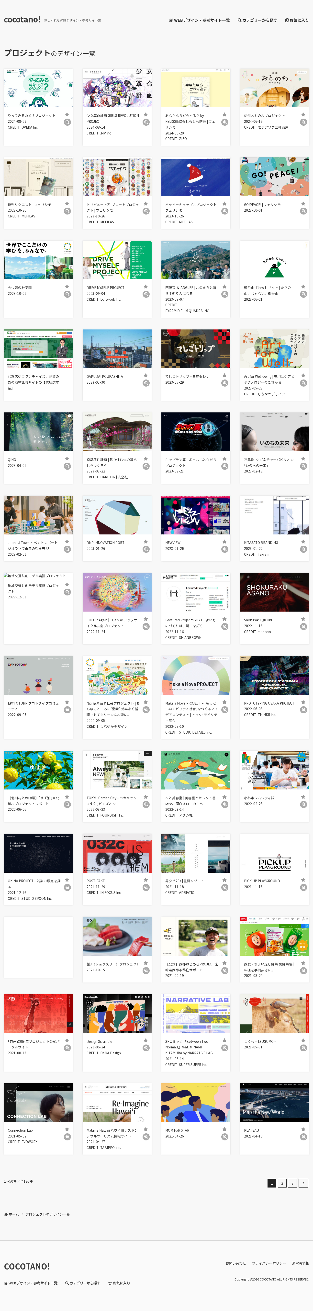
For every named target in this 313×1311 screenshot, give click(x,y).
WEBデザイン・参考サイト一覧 (202, 20)
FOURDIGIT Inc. (112, 815)
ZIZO (183, 138)
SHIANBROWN (190, 637)
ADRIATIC (186, 892)
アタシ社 (186, 815)
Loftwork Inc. (110, 299)
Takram (263, 554)
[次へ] (303, 1183)
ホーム (14, 1214)
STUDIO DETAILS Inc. (195, 732)
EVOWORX (29, 1141)
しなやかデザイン (271, 393)
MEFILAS (28, 216)
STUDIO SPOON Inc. (37, 898)
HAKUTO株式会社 (114, 476)
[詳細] (67, 122)
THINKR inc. (267, 714)
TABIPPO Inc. (110, 1147)
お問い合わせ (235, 1263)
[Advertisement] (38, 947)
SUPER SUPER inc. (193, 1064)
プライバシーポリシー (269, 1263)
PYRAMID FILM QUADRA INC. (187, 310)
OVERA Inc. (30, 127)
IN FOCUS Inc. (111, 892)
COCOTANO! (27, 1266)
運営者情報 (300, 1263)
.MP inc (105, 133)
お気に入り (299, 20)
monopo (264, 631)
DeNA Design (110, 1052)
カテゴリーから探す (260, 20)
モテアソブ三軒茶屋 (273, 127)
